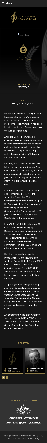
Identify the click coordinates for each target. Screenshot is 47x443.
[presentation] (3, 377)
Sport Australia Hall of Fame (24, 436)
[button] (23, 3)
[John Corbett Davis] (12, 371)
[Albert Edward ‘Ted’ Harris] (35, 371)
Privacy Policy (33, 439)
